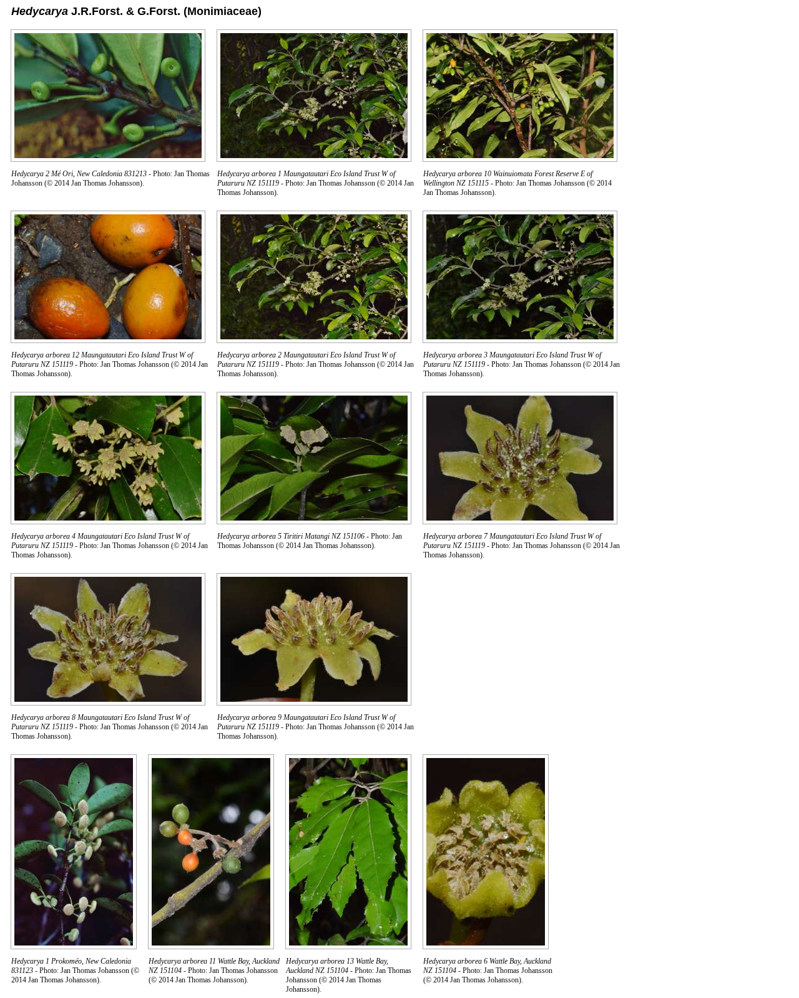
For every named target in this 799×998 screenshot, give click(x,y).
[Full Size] (108, 158)
